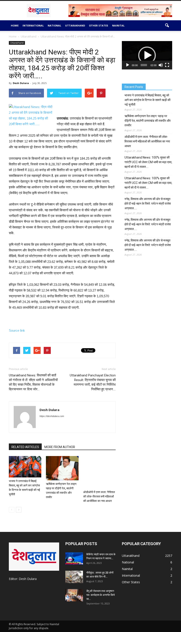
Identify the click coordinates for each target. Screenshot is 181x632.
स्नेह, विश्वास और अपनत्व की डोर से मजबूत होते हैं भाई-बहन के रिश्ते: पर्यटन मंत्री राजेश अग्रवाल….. (147, 203)
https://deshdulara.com (52, 416)
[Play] (127, 65)
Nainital (118, 25)
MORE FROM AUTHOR (59, 447)
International (33, 25)
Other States (98, 25)
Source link (17, 330)
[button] (167, 25)
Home (15, 25)
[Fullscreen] (167, 65)
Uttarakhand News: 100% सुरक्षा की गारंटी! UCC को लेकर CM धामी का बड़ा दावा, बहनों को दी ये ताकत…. (148, 162)
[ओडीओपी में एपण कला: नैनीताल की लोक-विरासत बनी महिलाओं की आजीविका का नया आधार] (99, 472)
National (54, 25)
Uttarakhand (75, 25)
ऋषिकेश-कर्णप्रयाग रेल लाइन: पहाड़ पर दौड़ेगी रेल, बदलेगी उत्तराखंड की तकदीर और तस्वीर (147, 120)
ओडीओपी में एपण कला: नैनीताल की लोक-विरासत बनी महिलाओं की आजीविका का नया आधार (99, 496)
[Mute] (160, 65)
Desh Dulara (21, 83)
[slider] (144, 65)
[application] (147, 55)
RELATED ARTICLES (25, 447)
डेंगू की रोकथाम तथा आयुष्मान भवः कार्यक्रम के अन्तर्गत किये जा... (100, 594)
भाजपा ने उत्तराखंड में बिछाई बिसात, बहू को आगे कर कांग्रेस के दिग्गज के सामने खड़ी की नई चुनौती (147, 99)
